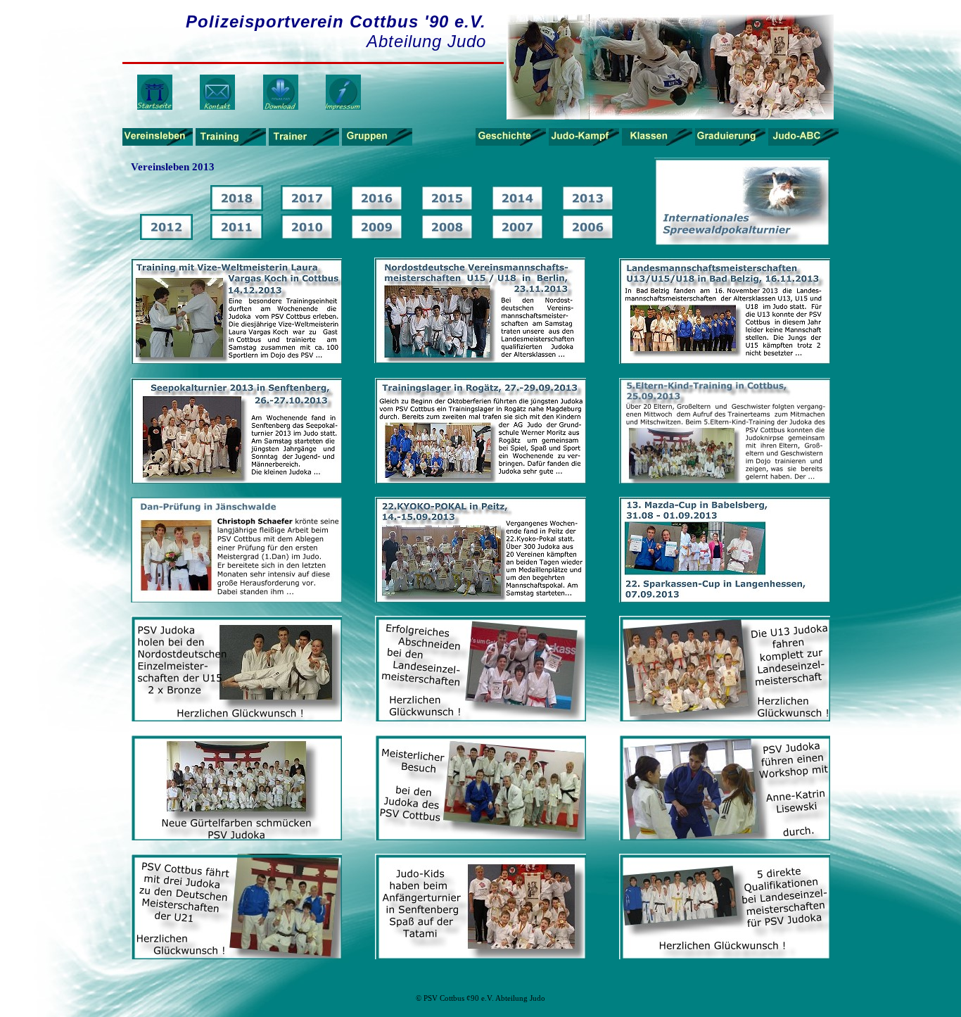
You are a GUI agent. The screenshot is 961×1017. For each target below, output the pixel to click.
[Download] (280, 107)
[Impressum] (343, 107)
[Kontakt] (217, 107)
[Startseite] (154, 107)
